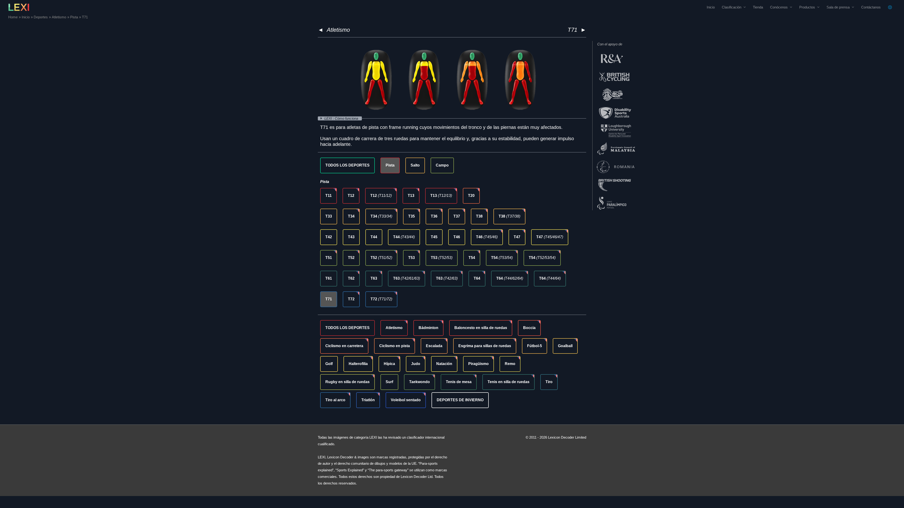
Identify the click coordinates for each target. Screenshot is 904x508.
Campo (442, 165)
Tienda (758, 7)
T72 (351, 299)
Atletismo (338, 30)
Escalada (434, 346)
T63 (374, 278)
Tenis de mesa (459, 382)
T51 (328, 258)
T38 (479, 216)
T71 (328, 299)
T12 (351, 196)
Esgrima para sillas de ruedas (484, 346)
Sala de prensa (838, 7)
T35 (411, 216)
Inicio (711, 7)
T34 (351, 216)
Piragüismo (478, 364)
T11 (328, 196)
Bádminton (428, 328)
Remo (510, 364)
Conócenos (779, 7)
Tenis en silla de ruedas (508, 382)
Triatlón (368, 400)
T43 (351, 237)
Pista (390, 165)
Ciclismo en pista (394, 346)
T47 (517, 237)
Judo (415, 364)
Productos (807, 7)
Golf (329, 364)
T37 (456, 216)
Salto (415, 165)
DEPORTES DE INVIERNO (460, 400)
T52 (351, 258)
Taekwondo (419, 382)
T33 (328, 216)
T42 (328, 237)
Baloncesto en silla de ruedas (480, 328)
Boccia (529, 328)
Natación (444, 364)
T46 (456, 237)
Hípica (389, 364)
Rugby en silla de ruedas (347, 382)
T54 (471, 258)
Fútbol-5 (534, 346)
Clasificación (731, 7)
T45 (434, 237)
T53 (411, 258)
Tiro (549, 382)
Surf (389, 382)
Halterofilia (358, 364)
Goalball (565, 346)
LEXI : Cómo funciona (341, 118)
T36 (434, 216)
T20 (471, 196)
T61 (328, 278)
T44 (374, 237)
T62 (351, 278)
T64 (477, 278)
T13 (411, 196)
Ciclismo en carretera (344, 346)
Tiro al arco (335, 400)
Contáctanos (871, 7)
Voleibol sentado (406, 400)
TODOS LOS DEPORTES (347, 165)
